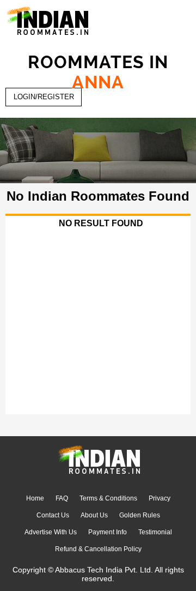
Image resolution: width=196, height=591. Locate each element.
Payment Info (107, 532)
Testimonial (155, 532)
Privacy (159, 498)
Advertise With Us (50, 532)
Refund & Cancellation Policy (98, 549)
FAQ (62, 498)
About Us (94, 515)
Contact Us (52, 515)
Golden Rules (139, 515)
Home (35, 498)
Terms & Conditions (108, 498)
